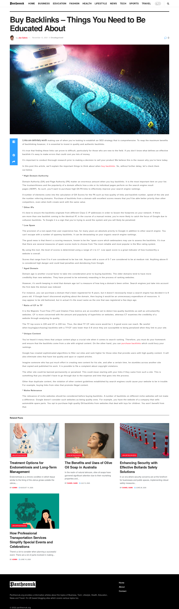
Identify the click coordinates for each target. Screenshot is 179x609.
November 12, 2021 (40, 37)
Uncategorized (57, 37)
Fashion (74, 3)
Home (31, 3)
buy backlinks (108, 166)
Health (87, 3)
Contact (122, 591)
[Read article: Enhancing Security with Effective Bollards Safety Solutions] (144, 440)
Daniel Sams (72, 483)
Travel (146, 3)
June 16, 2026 (25, 559)
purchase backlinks (131, 343)
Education (59, 3)
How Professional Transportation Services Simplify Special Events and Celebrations (31, 540)
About (122, 586)
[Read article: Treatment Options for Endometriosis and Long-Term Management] (34, 440)
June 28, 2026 (141, 487)
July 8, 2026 (85, 483)
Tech (123, 3)
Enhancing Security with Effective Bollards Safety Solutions (139, 467)
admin (14, 488)
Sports (134, 3)
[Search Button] (168, 3)
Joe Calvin (23, 37)
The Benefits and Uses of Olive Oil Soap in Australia (88, 464)
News (113, 3)
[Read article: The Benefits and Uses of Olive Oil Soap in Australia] (89, 440)
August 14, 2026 (26, 487)
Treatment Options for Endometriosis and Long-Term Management (33, 467)
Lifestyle (101, 3)
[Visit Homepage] (17, 3)
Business (44, 3)
